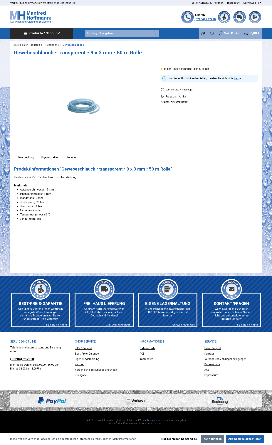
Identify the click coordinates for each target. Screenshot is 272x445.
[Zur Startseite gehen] (30, 17)
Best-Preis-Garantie (87, 353)
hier (236, 78)
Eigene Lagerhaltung (87, 359)
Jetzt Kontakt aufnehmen (208, 2)
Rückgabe (81, 375)
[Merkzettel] (212, 33)
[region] (83, 106)
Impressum (233, 2)
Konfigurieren (213, 439)
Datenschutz (147, 348)
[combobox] (117, 33)
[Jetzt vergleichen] (203, 33)
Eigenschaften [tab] (50, 157)
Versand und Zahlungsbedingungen (96, 369)
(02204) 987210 (205, 19)
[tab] (26, 157)
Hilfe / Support (83, 348)
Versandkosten (147, 420)
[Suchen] (154, 33)
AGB (142, 353)
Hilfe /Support (212, 348)
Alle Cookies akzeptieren (244, 439)
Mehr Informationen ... (125, 438)
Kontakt (79, 364)
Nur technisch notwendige (179, 439)
